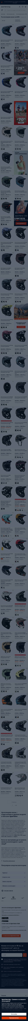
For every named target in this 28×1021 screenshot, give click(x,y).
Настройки (14, 1014)
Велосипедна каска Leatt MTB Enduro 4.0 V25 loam (21, 580)
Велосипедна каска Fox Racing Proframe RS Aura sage (7, 423)
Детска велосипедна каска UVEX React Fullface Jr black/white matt (6, 502)
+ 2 (24, 510)
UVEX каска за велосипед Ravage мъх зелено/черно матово (6, 684)
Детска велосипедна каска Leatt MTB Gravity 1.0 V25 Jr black (6, 633)
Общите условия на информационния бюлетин (12, 961)
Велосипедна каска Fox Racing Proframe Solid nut (21, 294)
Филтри (3, 20)
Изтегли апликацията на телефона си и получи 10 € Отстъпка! (14, 2)
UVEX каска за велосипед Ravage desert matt (6, 657)
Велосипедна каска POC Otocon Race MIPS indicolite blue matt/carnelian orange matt (7, 529)
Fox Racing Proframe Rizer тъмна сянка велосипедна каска (21, 736)
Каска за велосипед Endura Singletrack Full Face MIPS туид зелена (21, 633)
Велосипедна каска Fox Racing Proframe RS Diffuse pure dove (7, 243)
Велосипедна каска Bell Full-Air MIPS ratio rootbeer (21, 41)
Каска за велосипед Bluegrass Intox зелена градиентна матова (7, 710)
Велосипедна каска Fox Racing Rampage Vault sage (7, 372)
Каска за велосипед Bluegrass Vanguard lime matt (21, 684)
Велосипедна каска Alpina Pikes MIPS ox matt (20, 269)
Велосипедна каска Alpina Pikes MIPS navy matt (6, 269)
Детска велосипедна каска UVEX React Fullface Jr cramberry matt (20, 476)
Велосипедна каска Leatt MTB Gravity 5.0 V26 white (7, 554)
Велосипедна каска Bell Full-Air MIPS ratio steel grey (7, 41)
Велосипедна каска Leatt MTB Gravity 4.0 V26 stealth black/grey (7, 581)
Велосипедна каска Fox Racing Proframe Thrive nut (21, 423)
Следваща (14, 802)
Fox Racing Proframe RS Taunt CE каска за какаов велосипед (7, 736)
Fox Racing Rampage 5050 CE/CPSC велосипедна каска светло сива (20, 763)
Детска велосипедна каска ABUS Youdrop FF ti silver (20, 788)
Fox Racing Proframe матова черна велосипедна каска (6, 788)
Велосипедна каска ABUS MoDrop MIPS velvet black (6, 450)
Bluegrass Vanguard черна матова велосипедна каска (20, 606)
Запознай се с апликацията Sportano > (10, 915)
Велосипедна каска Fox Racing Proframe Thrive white (21, 346)
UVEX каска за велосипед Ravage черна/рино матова (20, 657)
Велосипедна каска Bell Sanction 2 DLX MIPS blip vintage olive (6, 192)
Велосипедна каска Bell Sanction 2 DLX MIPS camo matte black (6, 168)
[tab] (14, 873)
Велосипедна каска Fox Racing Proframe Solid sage (7, 294)
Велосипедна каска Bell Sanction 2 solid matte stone (21, 142)
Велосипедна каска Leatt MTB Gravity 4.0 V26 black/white (7, 606)
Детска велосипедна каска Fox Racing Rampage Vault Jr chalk (7, 142)
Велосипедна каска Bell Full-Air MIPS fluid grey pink (21, 92)
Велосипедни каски (10, 14)
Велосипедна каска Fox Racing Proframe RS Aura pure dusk (7, 397)
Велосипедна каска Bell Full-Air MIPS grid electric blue (7, 92)
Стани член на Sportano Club (11, 935)
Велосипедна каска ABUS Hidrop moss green (6, 476)
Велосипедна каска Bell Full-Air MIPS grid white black (7, 66)
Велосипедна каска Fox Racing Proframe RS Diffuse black (21, 243)
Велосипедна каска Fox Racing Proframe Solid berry (7, 346)
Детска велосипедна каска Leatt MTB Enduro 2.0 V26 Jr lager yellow (20, 529)
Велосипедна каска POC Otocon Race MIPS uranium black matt (20, 502)
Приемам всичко (14, 1018)
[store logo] (9, 7)
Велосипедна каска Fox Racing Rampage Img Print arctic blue (21, 372)
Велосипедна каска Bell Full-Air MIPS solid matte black (7, 118)
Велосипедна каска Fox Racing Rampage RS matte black (21, 397)
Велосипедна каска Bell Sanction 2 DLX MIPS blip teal (21, 191)
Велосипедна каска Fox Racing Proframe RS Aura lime (7, 320)
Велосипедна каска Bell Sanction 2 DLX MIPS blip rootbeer (6, 217)
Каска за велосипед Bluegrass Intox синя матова (21, 710)
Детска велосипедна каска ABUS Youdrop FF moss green (21, 450)
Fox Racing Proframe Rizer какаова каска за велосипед (6, 763)
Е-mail (4, 955)
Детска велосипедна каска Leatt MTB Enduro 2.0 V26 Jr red (20, 555)
